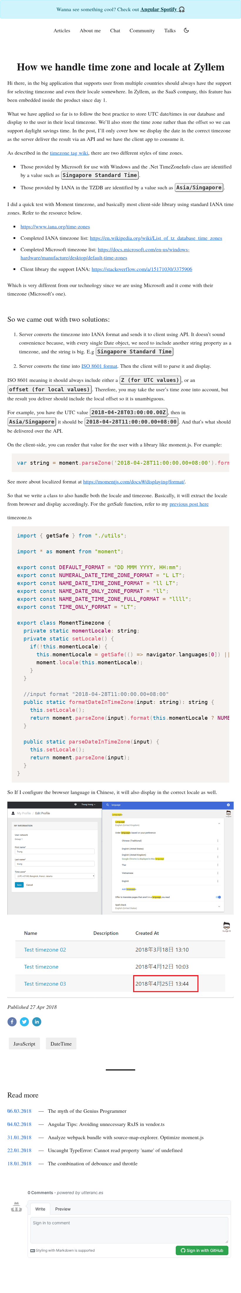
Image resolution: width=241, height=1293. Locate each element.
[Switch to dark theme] (186, 30)
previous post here (189, 503)
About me (90, 30)
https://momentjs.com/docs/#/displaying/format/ (134, 481)
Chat (115, 30)
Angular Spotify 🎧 (162, 9)
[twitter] (24, 1023)
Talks (170, 30)
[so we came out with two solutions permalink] (4, 319)
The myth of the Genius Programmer (87, 1110)
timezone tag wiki (69, 152)
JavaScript (24, 1043)
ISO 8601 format (99, 365)
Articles (61, 30)
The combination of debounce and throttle (93, 1163)
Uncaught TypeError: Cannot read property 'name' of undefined (115, 1150)
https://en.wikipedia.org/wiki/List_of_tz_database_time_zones (156, 237)
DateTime (61, 1043)
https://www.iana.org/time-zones (55, 226)
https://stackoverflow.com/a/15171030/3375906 (142, 268)
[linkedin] (36, 1023)
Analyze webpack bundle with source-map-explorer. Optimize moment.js (126, 1137)
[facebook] (12, 1023)
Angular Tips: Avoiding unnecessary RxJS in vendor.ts (106, 1123)
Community (142, 30)
